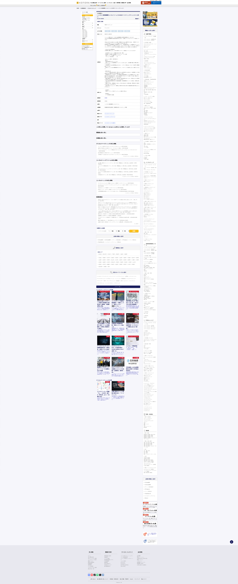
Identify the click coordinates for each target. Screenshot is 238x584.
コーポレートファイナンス (103, 276)
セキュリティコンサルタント (148, 223)
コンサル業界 (107, 558)
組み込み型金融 (146, 153)
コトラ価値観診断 (124, 557)
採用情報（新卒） (140, 563)
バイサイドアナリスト (147, 73)
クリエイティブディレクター (148, 420)
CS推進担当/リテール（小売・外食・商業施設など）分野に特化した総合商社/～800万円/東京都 (115, 174)
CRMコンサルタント (147, 194)
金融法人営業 (146, 134)
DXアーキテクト (146, 334)
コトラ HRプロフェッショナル (127, 555)
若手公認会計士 (107, 563)
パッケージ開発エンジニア (148, 384)
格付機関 (145, 158)
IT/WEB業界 (106, 561)
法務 (144, 305)
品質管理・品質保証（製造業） (149, 461)
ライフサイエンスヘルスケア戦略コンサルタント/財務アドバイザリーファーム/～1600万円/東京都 (116, 183)
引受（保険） (146, 110)
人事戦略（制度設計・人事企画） (149, 296)
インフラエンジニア (147, 398)
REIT (105, 280)
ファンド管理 (146, 76)
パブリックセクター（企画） (150, 247)
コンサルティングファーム (110, 116)
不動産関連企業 (101, 242)
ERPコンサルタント (147, 193)
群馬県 (137, 257)
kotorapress (123, 563)
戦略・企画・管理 (148, 273)
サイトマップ (137, 579)
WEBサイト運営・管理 (147, 370)
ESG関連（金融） (148, 42)
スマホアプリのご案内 (92, 567)
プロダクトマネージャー (148, 289)
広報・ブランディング (147, 426)
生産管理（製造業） (147, 457)
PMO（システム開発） (147, 353)
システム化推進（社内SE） (148, 368)
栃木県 (133, 257)
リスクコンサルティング (149, 219)
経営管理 (146, 311)
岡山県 (126, 262)
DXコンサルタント (147, 198)
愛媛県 (108, 264)
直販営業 (145, 113)
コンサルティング (108, 122)
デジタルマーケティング (92, 8)
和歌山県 (113, 262)
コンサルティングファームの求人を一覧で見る (130, 176)
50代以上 (84, 21)
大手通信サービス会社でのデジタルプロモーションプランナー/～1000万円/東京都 (113, 154)
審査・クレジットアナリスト (148, 131)
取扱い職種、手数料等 (124, 579)
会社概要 (138, 555)
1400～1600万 (85, 34)
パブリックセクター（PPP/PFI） (149, 40)
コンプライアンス (147, 306)
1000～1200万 (85, 32)
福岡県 (126, 254)
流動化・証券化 (146, 58)
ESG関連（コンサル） (149, 171)
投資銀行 (118, 280)
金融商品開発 (146, 124)
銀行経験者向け (107, 566)
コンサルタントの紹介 (92, 559)
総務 (144, 281)
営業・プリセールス (149, 355)
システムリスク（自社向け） (148, 308)
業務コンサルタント (147, 185)
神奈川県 (104, 254)
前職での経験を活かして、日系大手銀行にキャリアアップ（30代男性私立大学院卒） (113, 220)
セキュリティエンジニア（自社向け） (150, 309)
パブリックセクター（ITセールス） (150, 328)
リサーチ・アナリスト (147, 123)
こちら (87, 48)
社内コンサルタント (147, 347)
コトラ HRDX (123, 561)
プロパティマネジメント (148, 84)
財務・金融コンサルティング (150, 207)
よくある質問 (90, 566)
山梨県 (100, 259)
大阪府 (121, 254)
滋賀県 (104, 262)
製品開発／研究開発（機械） (148, 435)
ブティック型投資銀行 (116, 239)
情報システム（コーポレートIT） (149, 367)
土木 (144, 93)
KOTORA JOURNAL (125, 564)
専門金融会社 (125, 239)
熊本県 (125, 264)
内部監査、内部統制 (147, 303)
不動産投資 (123, 278)
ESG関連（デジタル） (149, 337)
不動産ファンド (146, 66)
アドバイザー (100, 280)
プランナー (146, 421)
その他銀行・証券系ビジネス (150, 141)
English (160, 0)
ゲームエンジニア (147, 402)
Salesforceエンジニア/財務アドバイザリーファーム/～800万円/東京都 (110, 187)
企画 (144, 280)
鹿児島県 (100, 266)
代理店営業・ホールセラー (148, 112)
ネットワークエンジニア (148, 399)
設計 (145, 449)
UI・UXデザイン (146, 381)
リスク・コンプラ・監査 (149, 301)
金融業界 (106, 557)
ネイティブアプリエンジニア (148, 394)
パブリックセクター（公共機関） (149, 253)
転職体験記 (90, 563)
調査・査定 (146, 111)
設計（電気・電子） (147, 450)
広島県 (130, 262)
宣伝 (144, 425)
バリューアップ (112, 276)
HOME (78, 8)
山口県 (134, 262)
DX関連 (146, 330)
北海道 (100, 257)
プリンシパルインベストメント (149, 62)
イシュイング (146, 152)
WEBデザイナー (146, 377)
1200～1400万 (85, 33)
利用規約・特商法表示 (114, 579)
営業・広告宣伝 (148, 416)
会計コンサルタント (147, 209)
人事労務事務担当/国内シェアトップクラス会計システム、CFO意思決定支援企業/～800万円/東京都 (116, 191)
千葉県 (113, 254)
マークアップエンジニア (148, 374)
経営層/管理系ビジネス (108, 559)
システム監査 (146, 304)
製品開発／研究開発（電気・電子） (150, 434)
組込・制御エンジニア (147, 403)
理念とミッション (140, 557)
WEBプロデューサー (147, 375)
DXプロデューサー (147, 332)
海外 (109, 266)
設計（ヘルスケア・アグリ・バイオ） (150, 454)
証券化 (127, 276)
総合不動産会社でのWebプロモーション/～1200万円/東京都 (109, 152)
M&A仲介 (145, 216)
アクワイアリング (147, 151)
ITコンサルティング (148, 191)
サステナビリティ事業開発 (148, 259)
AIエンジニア (146, 335)
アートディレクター (147, 419)
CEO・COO (146, 313)
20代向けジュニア (107, 564)
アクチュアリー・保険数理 (148, 107)
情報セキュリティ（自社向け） (149, 307)
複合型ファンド (146, 65)
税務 (144, 269)
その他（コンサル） (149, 239)
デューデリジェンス (111, 280)
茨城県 (129, 257)
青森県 (104, 257)
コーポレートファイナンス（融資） (150, 127)
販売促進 (145, 427)
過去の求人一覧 (91, 568)
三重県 (133, 259)
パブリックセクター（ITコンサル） (150, 169)
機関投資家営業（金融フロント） (149, 139)
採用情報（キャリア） (141, 562)
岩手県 (108, 257)
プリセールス (146, 359)
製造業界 (106, 562)
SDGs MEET (123, 566)
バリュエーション (132, 276)
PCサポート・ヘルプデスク (148, 369)
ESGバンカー (146, 47)
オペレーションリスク (147, 101)
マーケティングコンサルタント (149, 228)
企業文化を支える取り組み (142, 558)
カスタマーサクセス (147, 363)
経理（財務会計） (147, 265)
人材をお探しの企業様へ (154, 0)
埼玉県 (109, 254)
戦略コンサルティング (149, 180)
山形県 (121, 257)
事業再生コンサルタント (148, 188)
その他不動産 (146, 94)
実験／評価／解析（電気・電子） (149, 442)
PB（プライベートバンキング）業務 (150, 137)
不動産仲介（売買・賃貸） (148, 92)
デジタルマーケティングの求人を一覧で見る (130, 156)
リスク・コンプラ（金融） (150, 96)
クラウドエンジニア (147, 393)
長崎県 (121, 264)
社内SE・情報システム (149, 365)
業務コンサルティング (149, 183)
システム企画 (146, 348)
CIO (144, 346)
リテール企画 (146, 147)
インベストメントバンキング (150, 49)
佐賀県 (116, 264)
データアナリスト (147, 410)
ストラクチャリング (101, 278)
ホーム (89, 555)
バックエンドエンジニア (148, 388)
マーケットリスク (147, 100)
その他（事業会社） (147, 291)
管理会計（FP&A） (147, 266)
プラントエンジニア (147, 463)
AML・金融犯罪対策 (147, 103)
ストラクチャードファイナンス (149, 57)
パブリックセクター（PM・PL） (149, 326)
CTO (144, 345)
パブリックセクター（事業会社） (149, 249)
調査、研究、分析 (148, 232)
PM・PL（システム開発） (148, 352)
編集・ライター (146, 424)
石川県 (116, 259)
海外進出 (146, 315)
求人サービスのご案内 (92, 558)
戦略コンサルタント (147, 181)
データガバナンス (147, 409)
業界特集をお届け (107, 555)
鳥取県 (117, 262)
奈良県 (108, 262)
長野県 (108, 259)
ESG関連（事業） (148, 255)
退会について (143, 579)
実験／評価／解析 (148, 441)
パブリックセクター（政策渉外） (149, 252)
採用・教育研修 (146, 297)
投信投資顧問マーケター (148, 77)
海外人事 (145, 299)
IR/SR (145, 275)
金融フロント (147, 133)
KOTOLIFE (123, 562)
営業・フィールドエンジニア (150, 467)
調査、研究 (146, 233)
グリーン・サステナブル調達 (148, 462)
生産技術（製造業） (147, 458)
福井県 (121, 259)
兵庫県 (137, 259)
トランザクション (101, 283)
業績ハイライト (140, 559)
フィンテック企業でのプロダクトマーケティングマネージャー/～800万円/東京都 (112, 146)
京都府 (100, 262)
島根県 (121, 262)
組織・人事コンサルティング (150, 201)
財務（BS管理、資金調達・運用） (149, 267)
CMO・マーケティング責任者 (149, 279)
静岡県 (129, 259)
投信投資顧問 (147, 70)
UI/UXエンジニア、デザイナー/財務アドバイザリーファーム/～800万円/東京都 (112, 189)
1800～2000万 (85, 36)
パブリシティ (139, 561)
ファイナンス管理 (148, 261)
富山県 (112, 259)
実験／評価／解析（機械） (148, 443)
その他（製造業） (147, 465)
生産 (145, 456)
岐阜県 (125, 259)
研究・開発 (147, 433)
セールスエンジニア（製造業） (149, 469)
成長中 (114, 122)
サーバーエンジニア (147, 400)
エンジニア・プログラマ (149, 383)
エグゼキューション (110, 278)
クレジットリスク (147, 99)
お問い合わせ (93, 579)
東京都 (106, 97)
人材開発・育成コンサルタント (149, 205)
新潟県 (104, 259)
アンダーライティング (131, 278)
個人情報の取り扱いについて (102, 579)
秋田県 (116, 257)
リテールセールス (147, 138)
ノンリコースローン (110, 283)
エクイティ (126, 280)
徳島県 (100, 264)
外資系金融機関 (108, 239)
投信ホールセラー (147, 72)
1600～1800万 (85, 35)
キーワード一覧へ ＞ (118, 286)
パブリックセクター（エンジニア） (150, 327)
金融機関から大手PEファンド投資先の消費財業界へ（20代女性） (110, 215)
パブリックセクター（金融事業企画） (150, 39)
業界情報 (89, 564)
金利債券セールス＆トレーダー (149, 120)
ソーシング (118, 278)
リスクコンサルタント (147, 220)
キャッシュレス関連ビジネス (150, 149)
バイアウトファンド (120, 276)
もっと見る (136, 223)
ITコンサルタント (147, 192)
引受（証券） (146, 146)
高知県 (112, 264)
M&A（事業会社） (147, 290)
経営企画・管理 (148, 343)
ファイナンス (132, 280)
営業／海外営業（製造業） (148, 472)
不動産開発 (146, 86)
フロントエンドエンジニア (148, 387)
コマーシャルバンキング (149, 126)
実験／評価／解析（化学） (148, 444)
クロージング (117, 283)
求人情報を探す (83, 8)
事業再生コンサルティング (150, 187)
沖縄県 (105, 266)
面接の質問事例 (91, 562)
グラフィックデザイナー (148, 418)
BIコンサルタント (147, 195)
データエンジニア (147, 397)
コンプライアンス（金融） (148, 102)
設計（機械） (146, 451)
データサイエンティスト (148, 408)
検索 (134, 231)
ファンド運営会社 (132, 239)
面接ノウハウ (90, 561)
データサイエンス (148, 407)
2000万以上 (84, 37)
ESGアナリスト (146, 46)
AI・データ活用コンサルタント (149, 199)
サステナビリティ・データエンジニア (150, 339)
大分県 (129, 264)
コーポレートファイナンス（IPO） (149, 56)
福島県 (125, 257)
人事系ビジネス (148, 293)
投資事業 (146, 60)
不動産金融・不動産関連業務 (150, 79)
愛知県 (117, 254)
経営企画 (145, 274)
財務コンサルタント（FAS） (148, 208)
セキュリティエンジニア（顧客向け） (150, 401)
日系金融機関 (100, 239)
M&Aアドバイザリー (147, 215)
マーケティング (146, 276)
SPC (122, 280)
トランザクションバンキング (148, 130)
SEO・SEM (146, 380)
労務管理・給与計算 (147, 298)
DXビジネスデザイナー (148, 333)
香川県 (104, 264)
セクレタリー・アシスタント (148, 282)
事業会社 (119, 242)
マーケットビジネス (149, 117)
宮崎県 (133, 264)
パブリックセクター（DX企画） (149, 325)
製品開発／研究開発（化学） (148, 436)
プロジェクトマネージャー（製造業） (150, 464)
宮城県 (112, 257)
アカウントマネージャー (148, 360)
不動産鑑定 (146, 85)
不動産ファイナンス (147, 80)
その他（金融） (148, 155)
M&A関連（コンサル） (149, 214)
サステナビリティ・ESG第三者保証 (150, 175)
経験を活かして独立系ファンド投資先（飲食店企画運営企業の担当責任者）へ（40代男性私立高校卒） (116, 213)
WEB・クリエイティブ (149, 372)
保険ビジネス (147, 105)
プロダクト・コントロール (148, 268)
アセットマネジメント (147, 83)
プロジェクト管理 (148, 350)
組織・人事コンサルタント (148, 202)
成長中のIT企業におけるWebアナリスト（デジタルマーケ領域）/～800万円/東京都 (113, 148)
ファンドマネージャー (147, 71)
